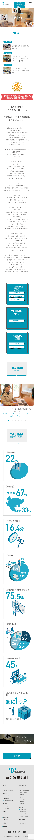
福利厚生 (16, 321)
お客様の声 (5, 823)
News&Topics (23, 809)
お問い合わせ (22, 819)
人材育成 (6, 819)
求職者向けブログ (24, 816)
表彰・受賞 (6, 808)
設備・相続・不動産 (8, 800)
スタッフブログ (22, 823)
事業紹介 (5, 793)
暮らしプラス (23, 811)
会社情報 (5, 803)
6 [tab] (25, 421)
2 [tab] (12, 421)
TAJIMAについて (7, 806)
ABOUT (16, 293)
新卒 (16, 344)
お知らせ (21, 807)
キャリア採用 (23, 799)
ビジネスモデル (16, 299)
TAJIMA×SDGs (7, 788)
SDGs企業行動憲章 (8, 790)
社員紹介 (22, 801)
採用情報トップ (22, 785)
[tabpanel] (17, 400)
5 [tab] (22, 421)
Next (32, 395)
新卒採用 (22, 797)
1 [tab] (9, 421)
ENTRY (17, 756)
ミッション (5, 785)
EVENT (4, 811)
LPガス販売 (6, 798)
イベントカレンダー (8, 814)
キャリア (16, 347)
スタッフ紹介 (6, 817)
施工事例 (5, 826)
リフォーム (6, 795)
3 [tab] (15, 421)
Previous (1, 395)
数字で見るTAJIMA (16, 296)
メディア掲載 (23, 814)
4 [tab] (18, 421)
